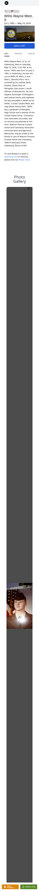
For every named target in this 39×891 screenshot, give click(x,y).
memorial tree (10, 156)
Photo (18, 53)
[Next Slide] (30, 606)
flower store (24, 159)
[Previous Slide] (8, 606)
